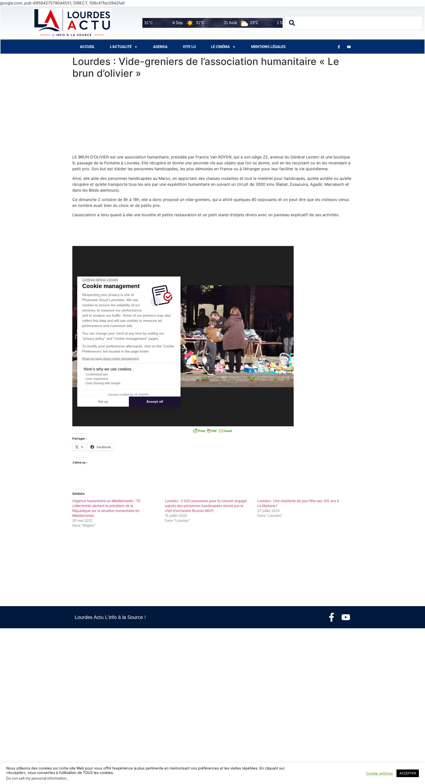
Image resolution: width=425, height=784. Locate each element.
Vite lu (189, 47)
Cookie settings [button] (379, 773)
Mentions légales (268, 47)
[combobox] (354, 23)
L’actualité (121, 47)
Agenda (160, 47)
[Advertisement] (212, 117)
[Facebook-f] (331, 617)
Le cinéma (220, 47)
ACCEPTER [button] (407, 773)
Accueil (87, 47)
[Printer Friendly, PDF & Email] (212, 431)
